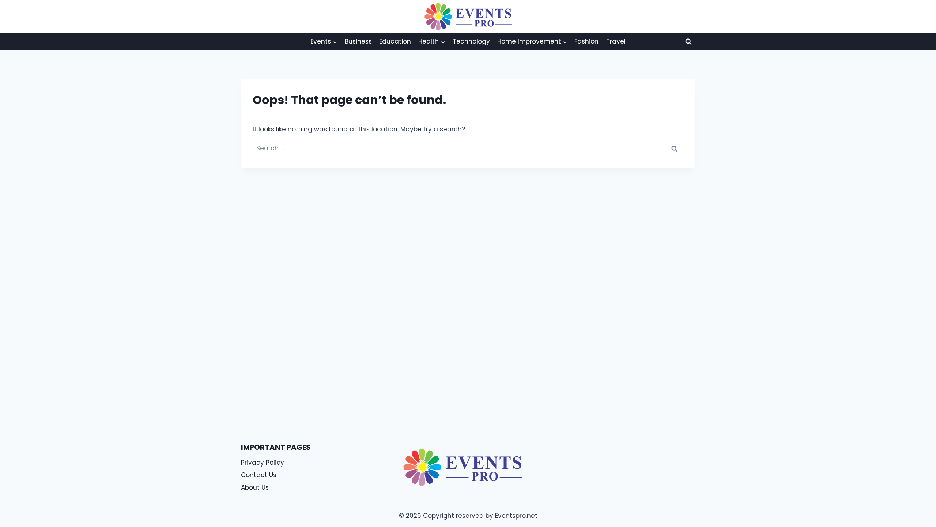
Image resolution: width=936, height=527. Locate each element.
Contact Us (258, 475)
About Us (255, 487)
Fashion (586, 41)
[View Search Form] (688, 41)
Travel (616, 41)
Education (395, 41)
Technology (471, 41)
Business (358, 41)
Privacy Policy (262, 462)
